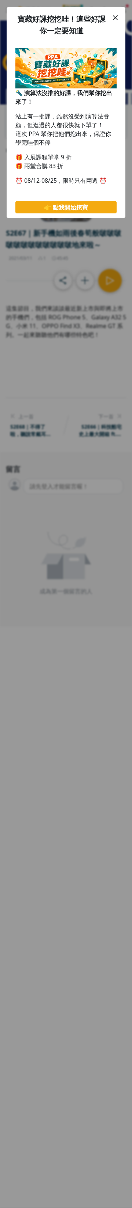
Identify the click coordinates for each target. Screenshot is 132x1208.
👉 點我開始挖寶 (66, 207)
